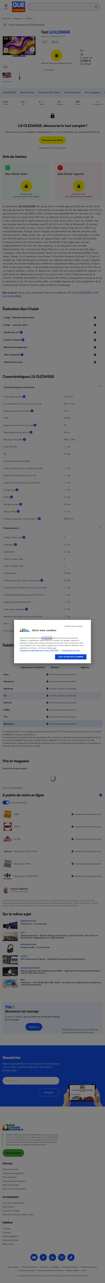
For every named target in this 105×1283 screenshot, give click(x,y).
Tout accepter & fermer (70, 657)
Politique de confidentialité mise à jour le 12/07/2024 (39, 650)
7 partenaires (47, 638)
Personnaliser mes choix (71, 650)
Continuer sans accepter (74, 626)
